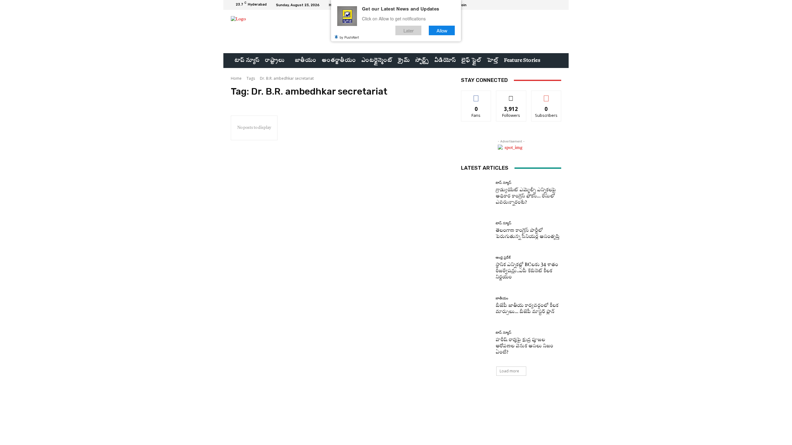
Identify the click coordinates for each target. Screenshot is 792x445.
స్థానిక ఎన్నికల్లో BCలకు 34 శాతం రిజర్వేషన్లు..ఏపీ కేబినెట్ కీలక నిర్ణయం (527, 271)
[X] (550, 5)
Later (408, 30)
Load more (509, 371)
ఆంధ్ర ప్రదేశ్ (503, 257)
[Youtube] (557, 5)
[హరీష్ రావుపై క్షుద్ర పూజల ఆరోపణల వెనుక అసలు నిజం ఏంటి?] (476, 343)
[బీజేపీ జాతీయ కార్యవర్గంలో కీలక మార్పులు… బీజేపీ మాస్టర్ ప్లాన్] (476, 306)
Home (236, 78)
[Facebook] (535, 5)
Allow (442, 30)
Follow (511, 95)
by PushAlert (349, 37)
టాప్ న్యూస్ (503, 182)
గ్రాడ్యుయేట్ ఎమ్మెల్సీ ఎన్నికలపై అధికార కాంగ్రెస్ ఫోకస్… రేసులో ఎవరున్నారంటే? (526, 196)
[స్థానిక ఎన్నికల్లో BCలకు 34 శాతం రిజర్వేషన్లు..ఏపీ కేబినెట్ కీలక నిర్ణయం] (476, 268)
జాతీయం (502, 298)
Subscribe (546, 95)
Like (476, 95)
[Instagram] (542, 5)
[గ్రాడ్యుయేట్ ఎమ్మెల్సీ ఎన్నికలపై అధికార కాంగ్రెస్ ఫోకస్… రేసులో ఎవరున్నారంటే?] (476, 193)
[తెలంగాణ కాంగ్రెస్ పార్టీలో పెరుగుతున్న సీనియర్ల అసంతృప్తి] (476, 231)
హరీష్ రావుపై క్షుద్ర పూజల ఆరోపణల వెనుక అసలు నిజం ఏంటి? (524, 346)
